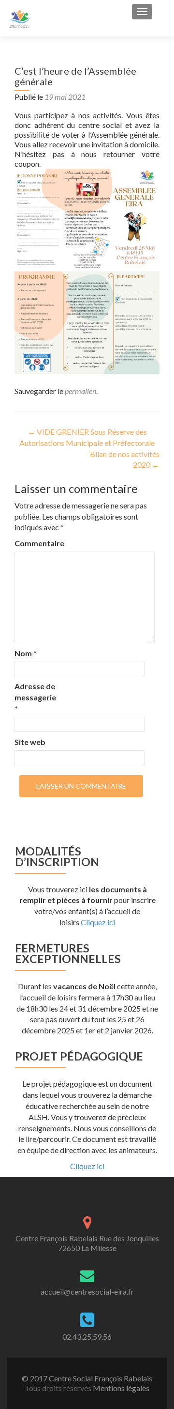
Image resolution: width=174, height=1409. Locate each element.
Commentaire (35, 543)
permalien (80, 391)
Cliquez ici (98, 922)
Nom (25, 653)
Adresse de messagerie (35, 697)
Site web (29, 741)
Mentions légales (121, 1388)
